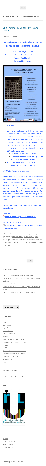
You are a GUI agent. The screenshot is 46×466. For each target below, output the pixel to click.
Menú (23, 7)
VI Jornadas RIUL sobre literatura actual (20, 29)
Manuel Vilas (31, 239)
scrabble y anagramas (10, 356)
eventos (33, 234)
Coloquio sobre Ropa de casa (13, 284)
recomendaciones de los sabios (14, 354)
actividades (25, 234)
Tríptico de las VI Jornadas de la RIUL (20, 216)
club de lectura (8, 331)
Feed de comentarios (10, 444)
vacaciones (6, 362)
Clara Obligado (29, 237)
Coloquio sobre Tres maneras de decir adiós (18, 275)
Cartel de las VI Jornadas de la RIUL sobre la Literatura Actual (24, 226)
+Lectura (6, 322)
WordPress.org (8, 447)
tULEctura (6, 245)
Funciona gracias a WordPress (13, 462)
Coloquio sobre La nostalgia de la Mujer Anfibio (19, 292)
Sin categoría (7, 359)
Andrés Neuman (17, 237)
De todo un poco (9, 334)
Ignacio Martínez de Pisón (17, 239)
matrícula (8, 208)
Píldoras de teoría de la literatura (14, 351)
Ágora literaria (8, 328)
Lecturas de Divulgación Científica (14, 342)
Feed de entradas (9, 442)
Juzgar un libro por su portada (13, 339)
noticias (5, 348)
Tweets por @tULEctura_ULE (13, 376)
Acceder (5, 439)
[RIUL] (14, 424)
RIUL (38, 239)
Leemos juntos (8, 345)
